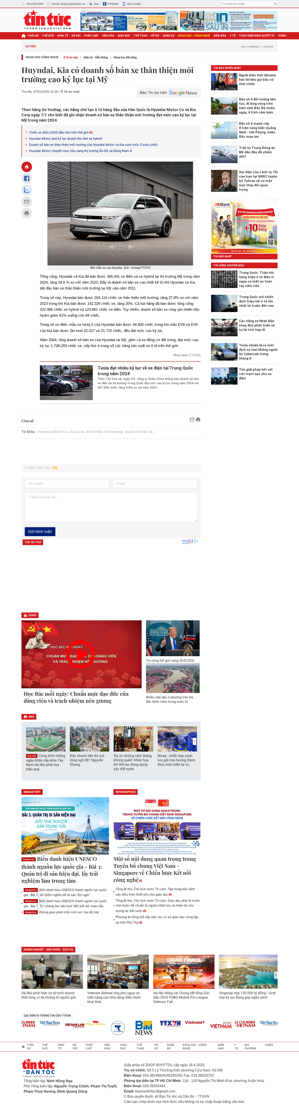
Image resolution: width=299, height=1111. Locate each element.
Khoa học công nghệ (42, 57)
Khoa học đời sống (125, 57)
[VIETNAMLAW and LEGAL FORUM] (64, 1026)
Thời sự (33, 35)
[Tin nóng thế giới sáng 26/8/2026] (173, 638)
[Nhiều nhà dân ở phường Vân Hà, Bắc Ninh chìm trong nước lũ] (173, 678)
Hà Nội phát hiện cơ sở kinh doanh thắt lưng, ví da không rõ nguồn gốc (48, 995)
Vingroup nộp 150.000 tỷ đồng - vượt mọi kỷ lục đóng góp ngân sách (247, 995)
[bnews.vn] (134, 1028)
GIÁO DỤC (124, 35)
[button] (194, 741)
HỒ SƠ (155, 35)
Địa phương (250, 1046)
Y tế (233, 35)
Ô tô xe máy (70, 57)
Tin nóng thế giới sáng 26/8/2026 (170, 661)
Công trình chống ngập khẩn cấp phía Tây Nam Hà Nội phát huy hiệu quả (45, 762)
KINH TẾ (62, 35)
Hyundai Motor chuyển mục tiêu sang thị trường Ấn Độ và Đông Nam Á (80, 151)
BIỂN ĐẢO (220, 35)
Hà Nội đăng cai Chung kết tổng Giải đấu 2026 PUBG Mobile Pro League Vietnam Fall (181, 997)
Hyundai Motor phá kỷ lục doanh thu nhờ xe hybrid (65, 139)
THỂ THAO (140, 35)
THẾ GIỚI (48, 35)
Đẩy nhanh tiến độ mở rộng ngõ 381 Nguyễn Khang (87, 760)
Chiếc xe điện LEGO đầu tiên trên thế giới (59, 132)
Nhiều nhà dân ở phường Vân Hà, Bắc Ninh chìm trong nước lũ (170, 699)
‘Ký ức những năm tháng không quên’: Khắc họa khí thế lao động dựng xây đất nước (133, 762)
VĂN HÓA (108, 35)
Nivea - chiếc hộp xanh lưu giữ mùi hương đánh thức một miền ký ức (176, 760)
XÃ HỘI (76, 35)
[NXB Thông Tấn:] (109, 1028)
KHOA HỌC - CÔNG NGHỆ (194, 35)
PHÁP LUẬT (91, 35)
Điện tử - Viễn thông (96, 57)
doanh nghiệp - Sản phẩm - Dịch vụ (48, 949)
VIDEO (282, 35)
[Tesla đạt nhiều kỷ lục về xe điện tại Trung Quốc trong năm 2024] (66, 382)
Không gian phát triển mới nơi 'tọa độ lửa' (62, 912)
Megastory (28, 859)
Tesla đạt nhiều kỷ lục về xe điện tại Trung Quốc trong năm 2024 (145, 370)
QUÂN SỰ (168, 35)
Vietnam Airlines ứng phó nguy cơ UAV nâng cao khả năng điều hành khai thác (114, 997)
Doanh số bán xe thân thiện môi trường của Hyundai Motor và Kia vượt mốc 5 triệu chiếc (93, 145)
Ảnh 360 (31, 756)
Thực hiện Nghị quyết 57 (257, 35)
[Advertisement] (111, 451)
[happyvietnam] (84, 1023)
